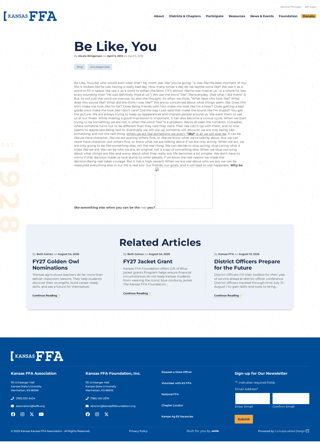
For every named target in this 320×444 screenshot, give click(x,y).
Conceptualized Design (290, 431)
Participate (215, 16)
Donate (309, 16)
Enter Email (244, 406)
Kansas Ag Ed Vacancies (177, 416)
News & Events (262, 16)
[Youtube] (41, 414)
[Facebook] (13, 414)
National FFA (170, 394)
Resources (237, 16)
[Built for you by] (215, 431)
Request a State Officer (177, 372)
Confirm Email (283, 406)
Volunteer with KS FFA (176, 383)
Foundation (288, 16)
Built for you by (199, 431)
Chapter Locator (172, 405)
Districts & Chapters (185, 16)
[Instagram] (22, 414)
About (159, 16)
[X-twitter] (32, 414)
